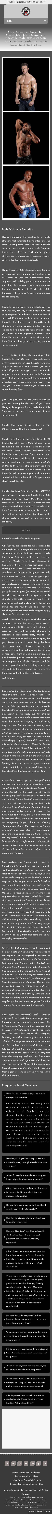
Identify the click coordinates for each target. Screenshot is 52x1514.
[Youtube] (38, 1463)
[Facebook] (7, 1463)
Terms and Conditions (30, 1473)
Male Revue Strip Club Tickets (27, 1480)
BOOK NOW (26, 530)
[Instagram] (19, 1463)
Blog (41, 1484)
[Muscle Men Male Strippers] (26, 11)
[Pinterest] (13, 1463)
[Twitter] (26, 1463)
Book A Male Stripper (40, 1512)
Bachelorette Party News (26, 1476)
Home (7, 41)
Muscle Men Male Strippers (19, 1490)
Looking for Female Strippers (23, 1484)
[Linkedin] (45, 1463)
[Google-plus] (32, 1463)
